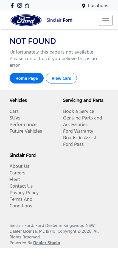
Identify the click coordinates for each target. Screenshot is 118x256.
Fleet (15, 179)
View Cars (61, 78)
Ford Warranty (78, 131)
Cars (14, 111)
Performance (23, 124)
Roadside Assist (79, 138)
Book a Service (78, 111)
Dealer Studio (46, 242)
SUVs (15, 118)
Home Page (26, 78)
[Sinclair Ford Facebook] (13, 5)
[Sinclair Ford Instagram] (20, 5)
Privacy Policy (24, 193)
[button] (106, 20)
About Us (19, 166)
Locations (98, 5)
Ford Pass (73, 144)
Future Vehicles (26, 131)
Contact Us (21, 186)
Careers (17, 173)
